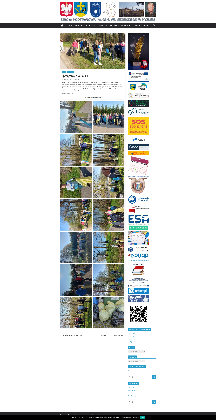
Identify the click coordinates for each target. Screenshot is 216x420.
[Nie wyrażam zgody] (214, 417)
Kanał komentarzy (133, 393)
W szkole (137, 25)
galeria (64, 72)
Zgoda (142, 417)
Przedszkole (78, 25)
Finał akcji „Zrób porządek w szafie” (112, 335)
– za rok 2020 (131, 336)
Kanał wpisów (132, 390)
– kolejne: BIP (132, 342)
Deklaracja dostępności (134, 371)
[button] (71, 25)
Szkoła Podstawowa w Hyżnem (78, 415)
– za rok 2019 (131, 333)
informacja (70, 72)
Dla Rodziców (101, 25)
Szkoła (69, 25)
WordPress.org (132, 396)
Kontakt (146, 25)
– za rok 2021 (131, 339)
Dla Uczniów (113, 25)
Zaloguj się (131, 387)
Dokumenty (89, 25)
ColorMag (97, 415)
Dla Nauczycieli (125, 25)
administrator (76, 79)
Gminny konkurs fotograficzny (72, 335)
